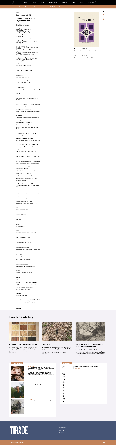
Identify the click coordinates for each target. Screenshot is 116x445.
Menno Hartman (77, 368)
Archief (44, 6)
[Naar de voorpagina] (12, 2)
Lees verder (11, 352)
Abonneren (36, 6)
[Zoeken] (95, 2)
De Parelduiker (91, 2)
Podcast (73, 2)
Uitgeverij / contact (53, 2)
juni (63, 367)
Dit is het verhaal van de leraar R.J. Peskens (83, 54)
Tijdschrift (27, 6)
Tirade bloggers (62, 427)
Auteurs (42, 2)
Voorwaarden (13, 442)
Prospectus (64, 2)
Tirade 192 (103, 17)
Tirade (81, 2)
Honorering (61, 430)
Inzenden (61, 6)
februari (64, 372)
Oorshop (34, 2)
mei (63, 368)
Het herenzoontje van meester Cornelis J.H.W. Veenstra (85, 57)
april (63, 369)
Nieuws (25, 2)
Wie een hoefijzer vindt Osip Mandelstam (82, 48)
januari (63, 373)
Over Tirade (52, 6)
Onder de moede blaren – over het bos (86, 367)
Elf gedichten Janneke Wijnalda (80, 55)
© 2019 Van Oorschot (20, 442)
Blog (20, 6)
